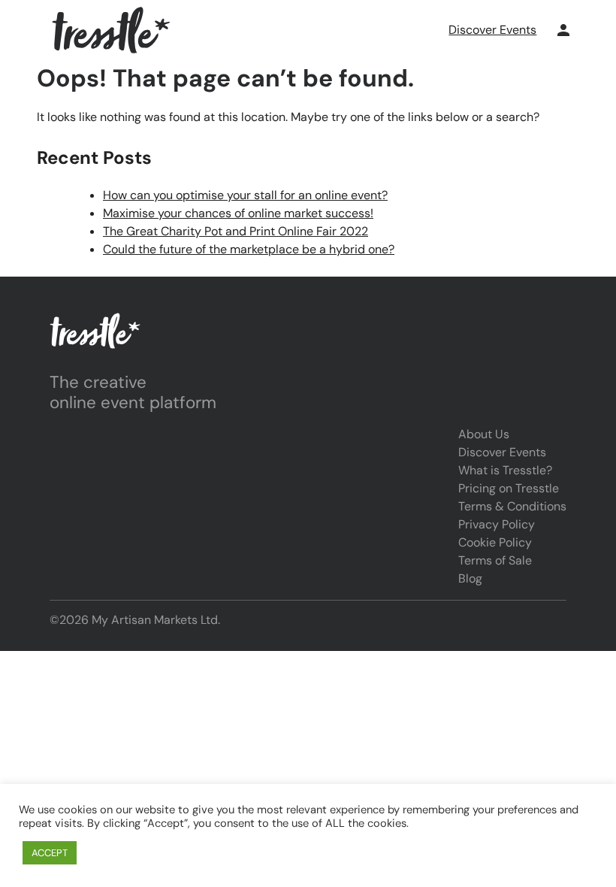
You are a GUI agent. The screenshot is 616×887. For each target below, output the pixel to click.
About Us (483, 434)
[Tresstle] (111, 30)
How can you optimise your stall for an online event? (245, 195)
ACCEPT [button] (50, 852)
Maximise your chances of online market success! (238, 213)
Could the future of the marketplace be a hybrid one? (248, 249)
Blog (470, 578)
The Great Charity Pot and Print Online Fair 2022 (235, 231)
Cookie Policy (495, 542)
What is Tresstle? (505, 470)
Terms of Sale (495, 560)
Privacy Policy (496, 524)
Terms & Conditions (512, 506)
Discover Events (492, 30)
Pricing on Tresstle (508, 488)
